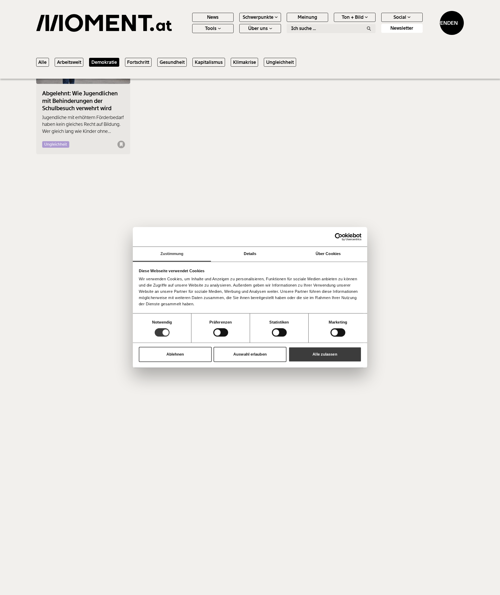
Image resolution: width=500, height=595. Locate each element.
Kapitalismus (209, 62)
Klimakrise (244, 62)
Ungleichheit (280, 62)
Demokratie (104, 62)
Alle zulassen (324, 354)
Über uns (258, 28)
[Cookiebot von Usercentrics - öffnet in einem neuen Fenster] (338, 237)
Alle (42, 62)
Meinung (307, 17)
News (212, 17)
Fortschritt (138, 62)
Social (399, 17)
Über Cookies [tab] (328, 253)
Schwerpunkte (258, 17)
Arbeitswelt (69, 62)
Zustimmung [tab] (172, 253)
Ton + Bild (353, 17)
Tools (210, 28)
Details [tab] (250, 253)
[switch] (220, 333)
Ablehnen (175, 354)
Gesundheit (172, 62)
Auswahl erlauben (250, 354)
